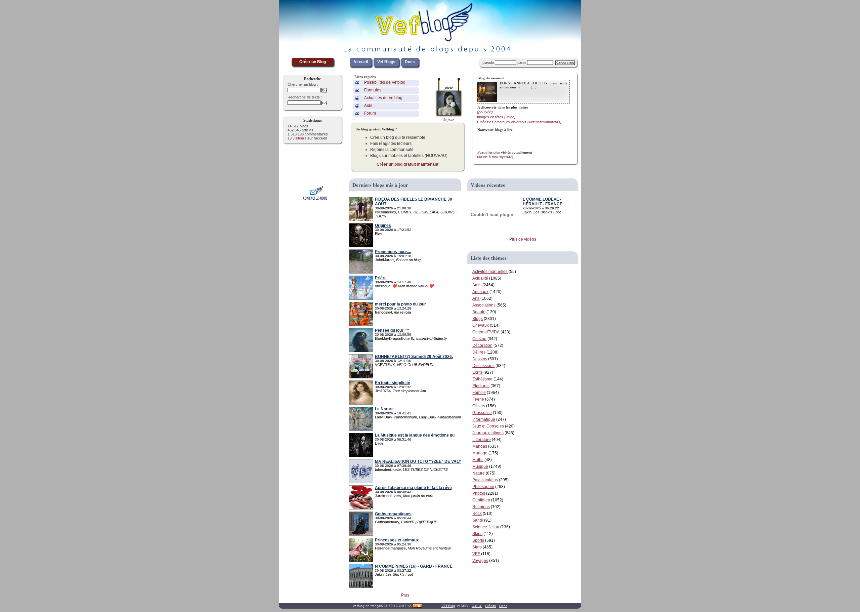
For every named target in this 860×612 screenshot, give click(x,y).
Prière (381, 278)
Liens (503, 606)
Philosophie (483, 486)
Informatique (483, 419)
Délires (478, 352)
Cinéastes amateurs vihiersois (519, 122)
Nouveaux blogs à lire (495, 130)
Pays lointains (485, 480)
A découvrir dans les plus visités (502, 107)
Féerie (478, 399)
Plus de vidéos (522, 239)
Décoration (482, 345)
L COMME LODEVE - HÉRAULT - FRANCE (542, 201)
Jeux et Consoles (488, 426)
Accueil (360, 61)
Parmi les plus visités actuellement (504, 152)
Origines (383, 225)
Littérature (481, 439)
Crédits (490, 606)
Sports (478, 540)
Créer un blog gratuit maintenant (407, 164)
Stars (477, 547)
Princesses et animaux (397, 540)
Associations (484, 305)
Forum (370, 113)
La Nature (384, 409)
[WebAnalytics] (431, 606)
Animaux (480, 291)
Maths (477, 459)
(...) (533, 87)
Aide (368, 105)
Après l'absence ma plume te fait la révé (413, 487)
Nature (478, 473)
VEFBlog (448, 606)
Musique (480, 466)
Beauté (478, 312)
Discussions (483, 365)
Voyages (480, 560)
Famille (479, 392)
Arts (475, 298)
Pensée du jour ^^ (392, 330)
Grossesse (482, 412)
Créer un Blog (312, 61)
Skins (477, 533)
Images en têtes (496, 117)
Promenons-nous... (393, 251)
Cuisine (479, 338)
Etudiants (480, 385)
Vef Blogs (386, 61)
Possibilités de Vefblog (384, 82)
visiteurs (299, 138)
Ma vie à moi (495, 157)
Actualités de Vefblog (383, 97)
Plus (405, 595)
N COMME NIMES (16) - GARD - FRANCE (414, 566)
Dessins (479, 359)
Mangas (479, 446)
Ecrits (477, 372)
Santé (477, 520)
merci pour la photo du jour (400, 304)
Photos (478, 493)
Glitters (478, 406)
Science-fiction (485, 527)
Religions (481, 506)
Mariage (479, 453)
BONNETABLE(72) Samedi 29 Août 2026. (414, 356)
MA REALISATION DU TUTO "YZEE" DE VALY (418, 461)
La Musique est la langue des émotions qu (415, 435)
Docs (410, 61)
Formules (372, 90)
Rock (477, 513)
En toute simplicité (392, 382)
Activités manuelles (490, 271)
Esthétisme (482, 379)
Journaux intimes (488, 433)
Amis (476, 285)
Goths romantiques (393, 514)
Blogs (477, 318)
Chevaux (480, 325)
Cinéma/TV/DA (486, 332)
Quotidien (481, 500)
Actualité (480, 278)
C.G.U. (477, 606)
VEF (476, 554)
